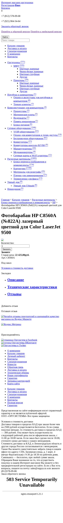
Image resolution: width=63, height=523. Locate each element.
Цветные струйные (30, 74)
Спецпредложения (17, 51)
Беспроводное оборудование (30, 138)
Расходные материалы (22, 159)
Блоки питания (22, 125)
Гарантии (12, 378)
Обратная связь (15, 367)
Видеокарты (21, 118)
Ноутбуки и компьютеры (21, 94)
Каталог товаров (16, 45)
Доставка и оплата (17, 48)
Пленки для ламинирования (30, 175)
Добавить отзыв (9, 306)
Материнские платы (25, 114)
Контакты (12, 56)
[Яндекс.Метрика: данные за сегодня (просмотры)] (11, 324)
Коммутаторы (22, 142)
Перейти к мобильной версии (46, 31)
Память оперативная (25, 121)
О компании (13, 54)
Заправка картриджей (18, 381)
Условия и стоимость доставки (17, 268)
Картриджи (22, 168)
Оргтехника (16, 62)
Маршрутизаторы (24, 148)
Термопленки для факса (27, 178)
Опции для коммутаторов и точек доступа (37, 135)
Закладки (6, 273)
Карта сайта (13, 383)
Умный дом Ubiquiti (25, 185)
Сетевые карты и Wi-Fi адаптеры (32, 155)
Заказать (6, 249)
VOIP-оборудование (26, 131)
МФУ (18, 66)
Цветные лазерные (29, 68)
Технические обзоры (18, 372)
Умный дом (14, 182)
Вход (17, 5)
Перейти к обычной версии (15, 31)
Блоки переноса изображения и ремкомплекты (25, 202)
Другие (23, 77)
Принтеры (20, 80)
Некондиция (15, 189)
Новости (11, 364)
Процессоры (21, 111)
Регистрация (7, 5)
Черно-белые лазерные (31, 71)
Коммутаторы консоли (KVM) (30, 145)
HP (54, 202)
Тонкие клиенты (23, 104)
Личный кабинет (16, 356)
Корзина (5, 8)
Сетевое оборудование (21, 128)
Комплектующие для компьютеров (26, 107)
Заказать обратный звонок (15, 26)
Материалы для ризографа (29, 172)
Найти (5, 37)
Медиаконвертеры (24, 152)
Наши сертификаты (17, 375)
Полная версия (15, 402)
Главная (5, 199)
